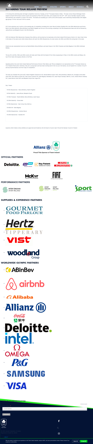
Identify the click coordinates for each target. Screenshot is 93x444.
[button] (87, 6)
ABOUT (71, 7)
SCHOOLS (80, 7)
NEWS (36, 7)
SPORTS (63, 7)
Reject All (76, 441)
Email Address (6, 406)
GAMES (44, 7)
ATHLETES (53, 7)
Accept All (83, 441)
